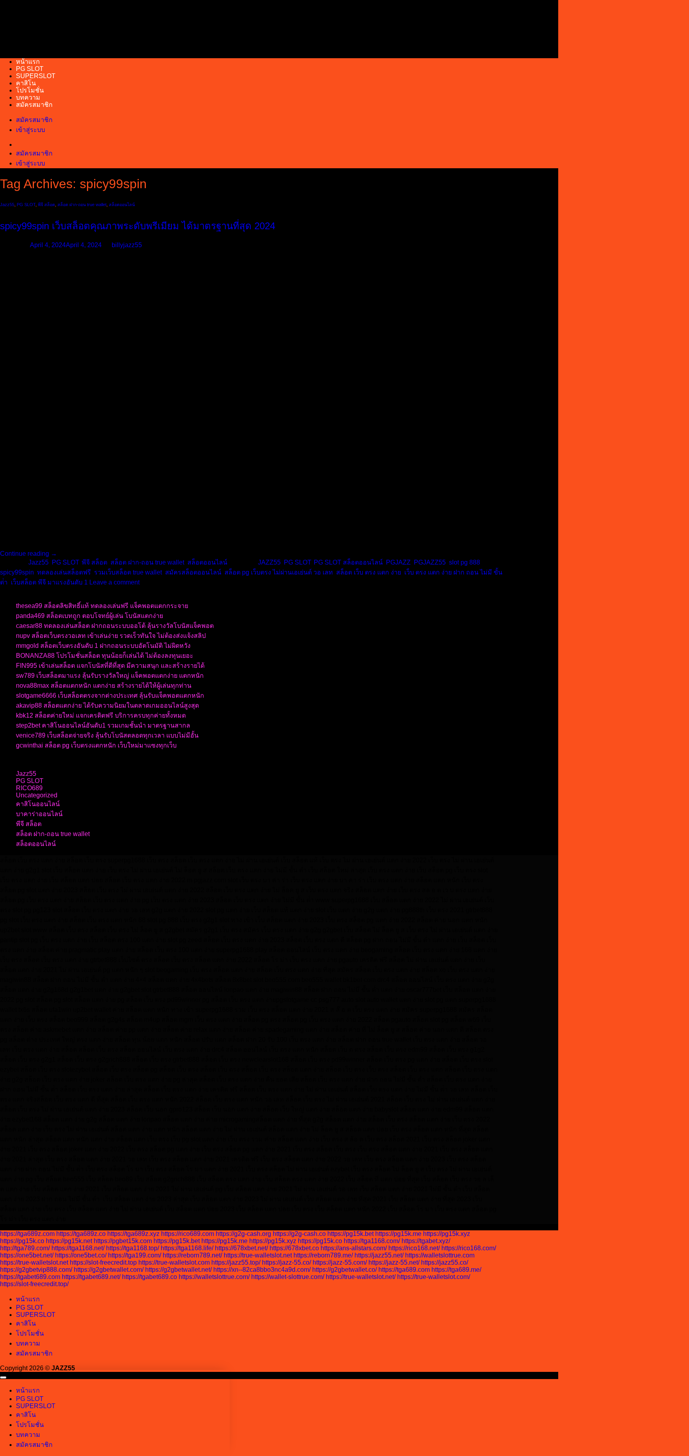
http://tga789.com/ (25, 1248)
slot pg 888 (464, 562)
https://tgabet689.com (30, 1276)
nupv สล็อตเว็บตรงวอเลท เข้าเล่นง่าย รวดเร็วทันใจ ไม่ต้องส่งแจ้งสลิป (111, 635)
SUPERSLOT (35, 76)
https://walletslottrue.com (439, 1255)
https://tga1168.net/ (77, 1248)
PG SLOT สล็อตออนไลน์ (348, 562)
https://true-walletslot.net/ (361, 1276)
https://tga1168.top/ (132, 1248)
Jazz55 (7, 204)
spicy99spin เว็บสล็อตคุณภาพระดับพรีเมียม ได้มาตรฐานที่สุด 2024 (137, 225)
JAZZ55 (269, 562)
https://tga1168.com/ (372, 1241)
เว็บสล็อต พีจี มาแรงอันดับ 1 (49, 582)
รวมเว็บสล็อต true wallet (128, 572)
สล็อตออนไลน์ (122, 204)
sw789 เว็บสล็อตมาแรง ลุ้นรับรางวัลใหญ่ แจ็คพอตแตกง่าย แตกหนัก (110, 675)
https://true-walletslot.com (174, 1262)
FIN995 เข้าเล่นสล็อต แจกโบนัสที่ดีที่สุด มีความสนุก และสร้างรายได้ (110, 665)
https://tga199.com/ (134, 1255)
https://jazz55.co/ (444, 1262)
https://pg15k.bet (350, 1233)
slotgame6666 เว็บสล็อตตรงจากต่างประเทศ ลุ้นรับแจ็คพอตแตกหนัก (110, 695)
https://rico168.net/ (414, 1248)
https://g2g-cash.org (243, 1233)
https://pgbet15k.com (123, 1241)
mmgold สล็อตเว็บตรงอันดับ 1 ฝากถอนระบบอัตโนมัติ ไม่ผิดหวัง (103, 645)
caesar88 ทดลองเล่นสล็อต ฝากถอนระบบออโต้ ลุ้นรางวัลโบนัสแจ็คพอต (115, 625)
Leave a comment (114, 582)
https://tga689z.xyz (133, 1233)
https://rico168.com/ (468, 1248)
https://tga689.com (404, 1269)
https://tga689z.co (81, 1233)
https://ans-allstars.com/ (354, 1248)
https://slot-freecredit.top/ (34, 1284)
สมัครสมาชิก (34, 104)
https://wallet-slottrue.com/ (287, 1276)
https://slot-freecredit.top (103, 1262)
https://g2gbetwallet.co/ (344, 1269)
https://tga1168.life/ (187, 1248)
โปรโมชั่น (30, 90)
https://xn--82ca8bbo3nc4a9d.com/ (262, 1269)
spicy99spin (17, 572)
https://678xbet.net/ (241, 1248)
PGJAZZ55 (430, 562)
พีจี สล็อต (46, 204)
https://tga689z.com (27, 1233)
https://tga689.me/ (456, 1269)
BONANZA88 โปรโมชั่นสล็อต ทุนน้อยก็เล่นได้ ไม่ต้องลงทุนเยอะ (104, 655)
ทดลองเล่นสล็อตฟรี (64, 572)
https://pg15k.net (69, 1241)
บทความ (28, 97)
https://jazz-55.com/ (340, 1262)
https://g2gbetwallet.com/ (109, 1269)
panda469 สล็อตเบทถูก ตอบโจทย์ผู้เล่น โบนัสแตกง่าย (89, 615)
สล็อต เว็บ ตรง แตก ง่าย (368, 572)
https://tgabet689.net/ (91, 1276)
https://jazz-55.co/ (286, 1262)
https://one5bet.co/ (80, 1255)
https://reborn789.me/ (323, 1255)
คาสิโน (26, 83)
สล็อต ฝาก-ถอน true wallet (81, 204)
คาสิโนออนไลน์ (38, 804)
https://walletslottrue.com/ (214, 1276)
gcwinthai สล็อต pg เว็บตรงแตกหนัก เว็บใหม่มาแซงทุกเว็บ (96, 745)
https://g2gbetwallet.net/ (178, 1269)
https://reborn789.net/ (192, 1255)
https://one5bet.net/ (26, 1255)
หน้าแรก (28, 61)
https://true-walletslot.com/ (433, 1276)
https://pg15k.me (398, 1233)
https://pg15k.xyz (446, 1233)
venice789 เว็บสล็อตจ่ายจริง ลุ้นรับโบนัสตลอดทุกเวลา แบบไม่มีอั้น (107, 735)
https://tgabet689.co (149, 1276)
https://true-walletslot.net (258, 1255)
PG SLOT (29, 68)
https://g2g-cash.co (299, 1233)
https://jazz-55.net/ (393, 1262)
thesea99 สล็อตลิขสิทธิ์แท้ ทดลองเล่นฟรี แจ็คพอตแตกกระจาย (102, 605)
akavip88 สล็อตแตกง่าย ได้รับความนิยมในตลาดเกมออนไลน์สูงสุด (107, 705)
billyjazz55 (127, 245)
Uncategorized (36, 795)
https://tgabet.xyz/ (426, 1241)
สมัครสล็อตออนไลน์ (193, 572)
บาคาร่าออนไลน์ (39, 814)
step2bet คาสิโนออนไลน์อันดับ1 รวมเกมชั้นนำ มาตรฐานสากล (103, 725)
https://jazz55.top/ (235, 1262)
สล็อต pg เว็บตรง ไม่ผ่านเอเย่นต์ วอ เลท (278, 572)
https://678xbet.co (294, 1248)
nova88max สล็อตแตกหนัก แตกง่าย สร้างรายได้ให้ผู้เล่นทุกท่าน (103, 685)
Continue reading (28, 553)
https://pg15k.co (22, 1241)
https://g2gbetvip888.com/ (36, 1269)
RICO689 (29, 788)
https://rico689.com (187, 1233)
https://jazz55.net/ (379, 1255)
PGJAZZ (398, 562)
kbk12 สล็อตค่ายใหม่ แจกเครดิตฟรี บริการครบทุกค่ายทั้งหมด (101, 715)
